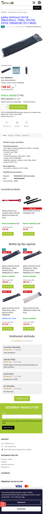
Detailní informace (7, 116)
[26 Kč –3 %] (32, 200)
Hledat (37, 8)
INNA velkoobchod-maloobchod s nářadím (17, 449)
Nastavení (21, 502)
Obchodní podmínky (7, 464)
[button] (11, 281)
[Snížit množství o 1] (8, 108)
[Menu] (39, 3)
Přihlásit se (8, 428)
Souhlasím (21, 509)
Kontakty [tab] (17, 135)
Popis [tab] (4, 135)
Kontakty (4, 462)
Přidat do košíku (19, 107)
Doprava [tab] (10, 135)
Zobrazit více (22, 398)
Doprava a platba (6, 459)
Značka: (15, 83)
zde (23, 497)
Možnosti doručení (29, 102)
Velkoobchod (5, 467)
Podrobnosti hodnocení (33, 26)
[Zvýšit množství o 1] (8, 106)
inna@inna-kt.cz (9, 443)
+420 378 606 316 (10, 446)
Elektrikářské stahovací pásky (24, 176)
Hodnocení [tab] (25, 135)
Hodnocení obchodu (22, 336)
